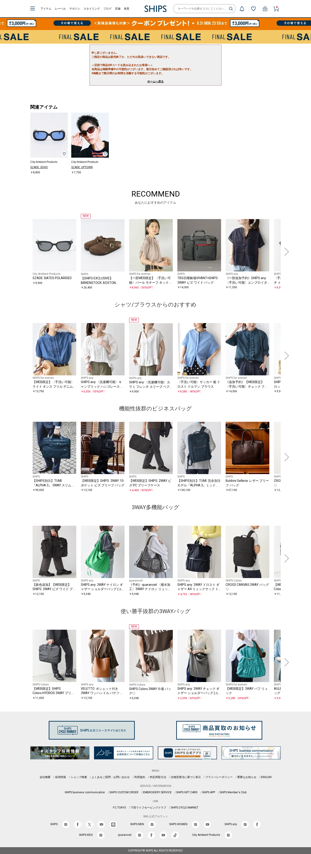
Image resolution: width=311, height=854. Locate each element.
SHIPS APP (208, 792)
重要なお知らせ (246, 777)
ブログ (107, 8)
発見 (126, 8)
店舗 (117, 8)
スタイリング (92, 8)
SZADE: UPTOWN (82, 167)
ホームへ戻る (155, 81)
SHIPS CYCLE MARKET (184, 807)
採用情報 (60, 777)
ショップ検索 (79, 777)
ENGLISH (266, 777)
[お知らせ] (242, 9)
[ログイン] (265, 9)
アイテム (46, 8)
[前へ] (25, 251)
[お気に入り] (253, 9)
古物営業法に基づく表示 (186, 777)
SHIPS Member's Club (233, 792)
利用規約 (139, 777)
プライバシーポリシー (219, 777)
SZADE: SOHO (39, 167)
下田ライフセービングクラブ (148, 807)
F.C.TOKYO (119, 807)
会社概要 (45, 777)
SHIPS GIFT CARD (187, 792)
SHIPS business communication (85, 792)
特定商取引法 (158, 777)
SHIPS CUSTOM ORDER (124, 792)
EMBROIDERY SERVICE (157, 792)
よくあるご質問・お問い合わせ (111, 777)
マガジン (74, 8)
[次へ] (285, 251)
